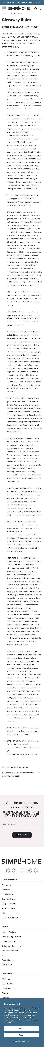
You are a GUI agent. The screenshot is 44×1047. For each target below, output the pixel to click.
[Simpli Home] (19, 8)
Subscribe (22, 835)
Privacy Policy (9, 1022)
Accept (21, 1028)
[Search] (35, 8)
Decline (21, 1034)
